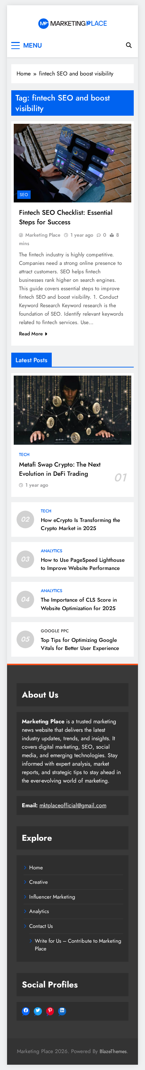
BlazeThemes (113, 1051)
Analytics (51, 551)
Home (36, 867)
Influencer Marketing (52, 897)
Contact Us (41, 926)
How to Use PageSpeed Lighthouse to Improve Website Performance (83, 564)
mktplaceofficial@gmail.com (72, 805)
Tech (24, 454)
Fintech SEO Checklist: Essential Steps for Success (66, 217)
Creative (38, 882)
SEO (24, 194)
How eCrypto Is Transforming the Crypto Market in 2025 (80, 524)
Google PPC (55, 631)
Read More (31, 333)
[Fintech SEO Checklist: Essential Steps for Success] (72, 163)
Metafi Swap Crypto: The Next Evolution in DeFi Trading (60, 469)
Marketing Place (43, 234)
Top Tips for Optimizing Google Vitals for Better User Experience (80, 644)
